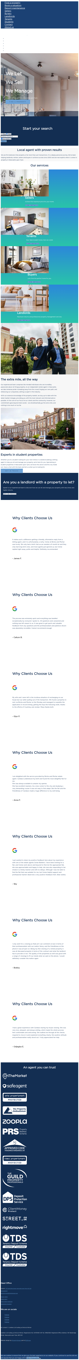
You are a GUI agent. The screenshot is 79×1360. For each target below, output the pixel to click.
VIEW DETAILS (31, 205)
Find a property (12, 2)
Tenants (8, 19)
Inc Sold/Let (7, 139)
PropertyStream (16, 1340)
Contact (9, 24)
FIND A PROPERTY (17, 102)
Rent (9, 134)
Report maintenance (15, 8)
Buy (4, 134)
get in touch (11, 471)
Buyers (8, 13)
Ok (28, 1358)
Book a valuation (13, 5)
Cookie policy (4, 1299)
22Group (28, 1340)
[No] (40, 1358)
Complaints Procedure (6, 1304)
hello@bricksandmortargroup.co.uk (9, 1293)
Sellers (8, 11)
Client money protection (6, 1301)
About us (9, 27)
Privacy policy (4, 1296)
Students (9, 21)
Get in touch (9, 494)
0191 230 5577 (4, 1290)
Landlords (10, 16)
